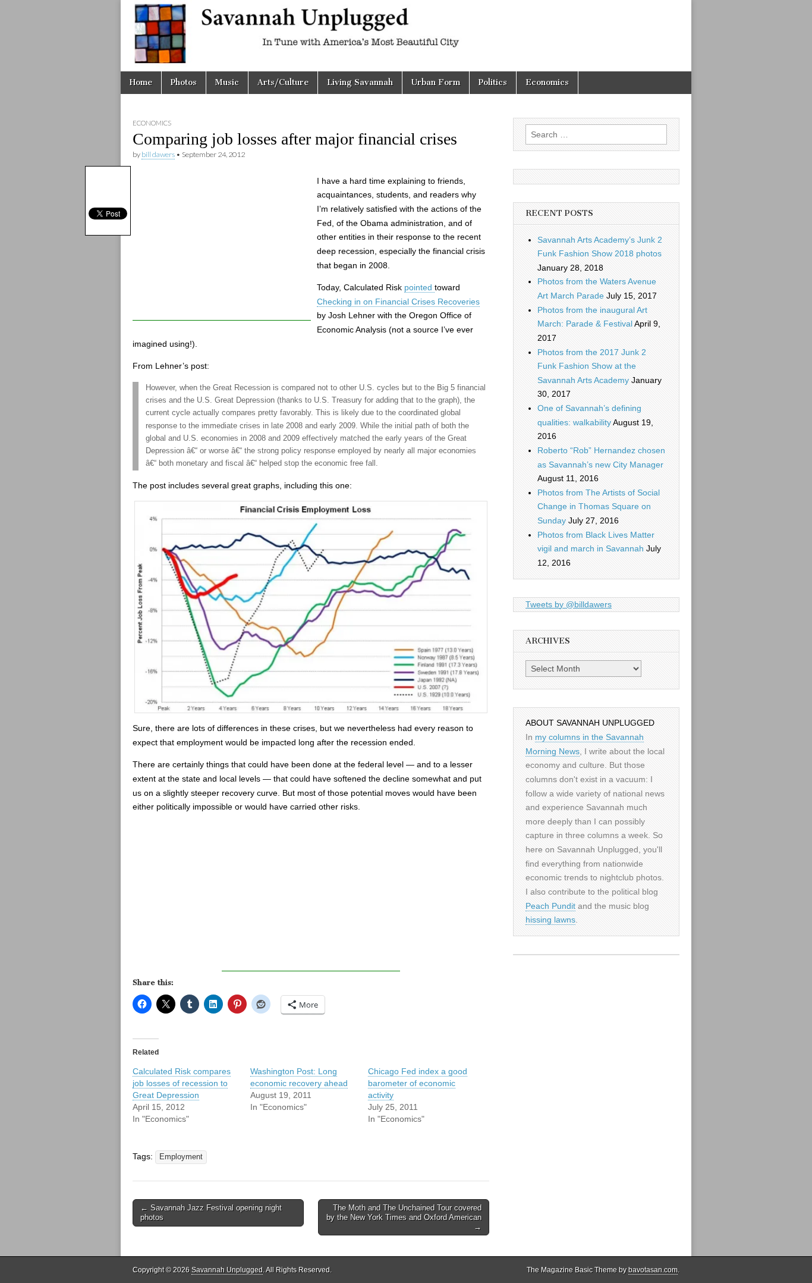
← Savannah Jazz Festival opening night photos (211, 1212)
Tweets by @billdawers (568, 604)
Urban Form (435, 82)
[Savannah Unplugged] (406, 35)
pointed (419, 287)
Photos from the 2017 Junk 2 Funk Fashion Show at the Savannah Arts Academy (591, 366)
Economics (547, 82)
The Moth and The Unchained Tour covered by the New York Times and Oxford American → (403, 1217)
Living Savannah (360, 82)
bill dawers (158, 154)
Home (141, 82)
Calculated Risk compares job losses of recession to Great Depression (182, 1083)
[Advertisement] (222, 246)
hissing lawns (550, 919)
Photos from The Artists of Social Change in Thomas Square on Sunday (598, 506)
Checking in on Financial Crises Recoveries (398, 301)
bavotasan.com (653, 1270)
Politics (493, 82)
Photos (184, 82)
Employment (181, 1157)
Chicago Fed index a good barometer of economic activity (417, 1083)
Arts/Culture (283, 82)
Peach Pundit (550, 906)
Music (227, 82)
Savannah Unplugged (227, 1270)
